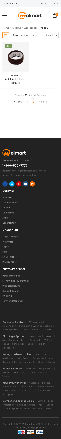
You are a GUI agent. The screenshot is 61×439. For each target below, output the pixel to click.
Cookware (38, 358)
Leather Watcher (45, 386)
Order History (9, 222)
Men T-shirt (35, 336)
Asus (41, 404)
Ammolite (45, 390)
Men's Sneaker (10, 340)
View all (47, 329)
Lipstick (31, 372)
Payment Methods (12, 275)
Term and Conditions (13, 300)
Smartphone (9, 404)
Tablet (22, 404)
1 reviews (22, 79)
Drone (50, 404)
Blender (6, 362)
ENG (54, 3)
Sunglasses (18, 343)
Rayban (41, 343)
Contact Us (8, 212)
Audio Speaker (10, 329)
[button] (4, 15)
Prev (19, 101)
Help (4, 251)
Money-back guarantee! (15, 280)
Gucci (14, 390)
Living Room (23, 358)
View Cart (7, 241)
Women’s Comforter (15, 77)
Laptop (41, 400)
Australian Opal (29, 390)
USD (42, 3)
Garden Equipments (24, 362)
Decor (41, 362)
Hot (8, 46)
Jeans (5, 343)
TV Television (35, 322)
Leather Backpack (30, 340)
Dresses (48, 336)
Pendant (46, 382)
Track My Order (10, 236)
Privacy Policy (9, 261)
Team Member (10, 202)
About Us (7, 197)
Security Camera (30, 329)
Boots (31, 343)
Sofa (37, 354)
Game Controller (33, 408)
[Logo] (30, 15)
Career (6, 207)
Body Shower (46, 368)
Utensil (50, 358)
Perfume (42, 372)
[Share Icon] (5, 184)
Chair (46, 354)
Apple (32, 404)
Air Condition (9, 325)
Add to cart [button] (15, 84)
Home (6, 27)
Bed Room (8, 358)
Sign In (5, 246)
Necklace (34, 382)
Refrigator (24, 325)
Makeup (6, 372)
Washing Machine (42, 325)
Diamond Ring (9, 386)
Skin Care (31, 368)
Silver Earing (26, 386)
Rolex (5, 390)
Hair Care (19, 372)
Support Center (10, 291)
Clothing (16, 27)
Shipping (7, 295)
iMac (50, 400)
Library (51, 362)
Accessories (30, 27)
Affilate (6, 217)
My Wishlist (8, 256)
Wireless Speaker (11, 408)
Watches (48, 340)
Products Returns (11, 285)
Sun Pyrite (7, 394)
